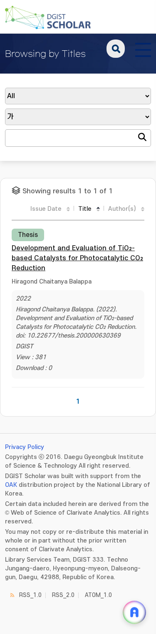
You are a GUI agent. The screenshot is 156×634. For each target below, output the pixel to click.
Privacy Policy (24, 447)
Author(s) (122, 208)
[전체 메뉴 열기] (143, 49)
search (115, 48)
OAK (11, 484)
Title (85, 208)
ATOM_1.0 (98, 595)
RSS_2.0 (63, 595)
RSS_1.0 (30, 595)
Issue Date (46, 208)
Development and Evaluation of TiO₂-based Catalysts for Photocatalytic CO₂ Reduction (77, 258)
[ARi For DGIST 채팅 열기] (134, 612)
